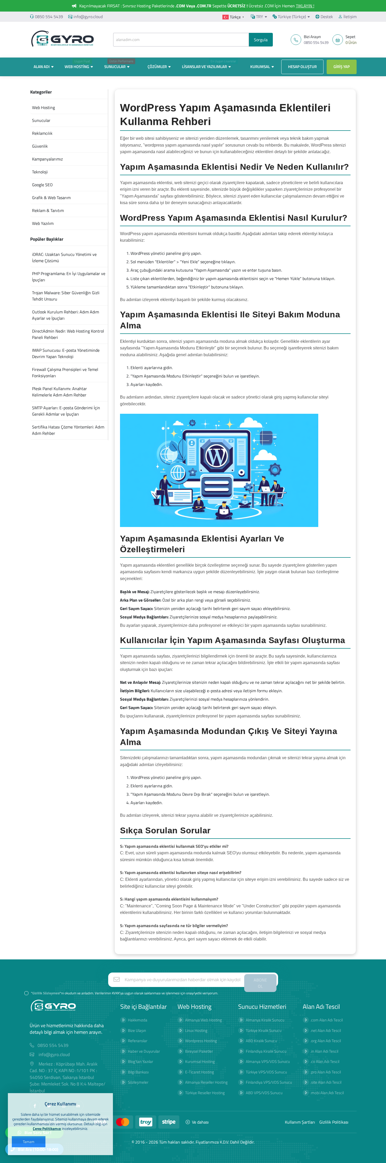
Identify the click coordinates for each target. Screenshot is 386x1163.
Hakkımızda (137, 1020)
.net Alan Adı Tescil (325, 1030)
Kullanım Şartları (300, 1122)
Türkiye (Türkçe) (291, 16)
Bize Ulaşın (137, 1030)
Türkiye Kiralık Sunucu (263, 1030)
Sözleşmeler (138, 1082)
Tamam (28, 1141)
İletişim (349, 16)
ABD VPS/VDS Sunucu (264, 1093)
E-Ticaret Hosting (199, 1072)
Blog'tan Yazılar (140, 1061)
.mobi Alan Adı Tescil (327, 1093)
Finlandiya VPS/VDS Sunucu (269, 1082)
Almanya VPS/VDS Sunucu (268, 1061)
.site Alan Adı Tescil (325, 1082)
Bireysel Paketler (199, 1051)
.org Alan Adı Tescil (325, 1041)
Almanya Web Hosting (203, 1020)
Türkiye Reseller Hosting (205, 1093)
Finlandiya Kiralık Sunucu (266, 1051)
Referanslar (137, 1041)
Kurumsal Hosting (200, 1061)
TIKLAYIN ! (305, 6)
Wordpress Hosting (201, 1041)
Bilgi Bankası (138, 1072)
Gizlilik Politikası (333, 1122)
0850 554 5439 (49, 16)
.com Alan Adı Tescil (326, 1020)
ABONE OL (260, 983)
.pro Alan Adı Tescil (325, 1072)
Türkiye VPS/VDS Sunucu (266, 1072)
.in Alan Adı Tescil (324, 1051)
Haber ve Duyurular (144, 1051)
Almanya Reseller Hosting (206, 1082)
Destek (326, 16)
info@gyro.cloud (88, 16)
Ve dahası (200, 1122)
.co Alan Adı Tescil (324, 1061)
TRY (259, 16)
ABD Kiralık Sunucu (261, 1041)
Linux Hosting (196, 1030)
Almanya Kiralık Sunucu (265, 1020)
